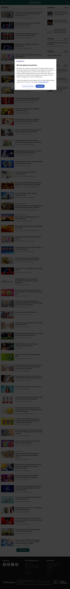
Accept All (40, 86)
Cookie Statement (43, 82)
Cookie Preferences (28, 86)
